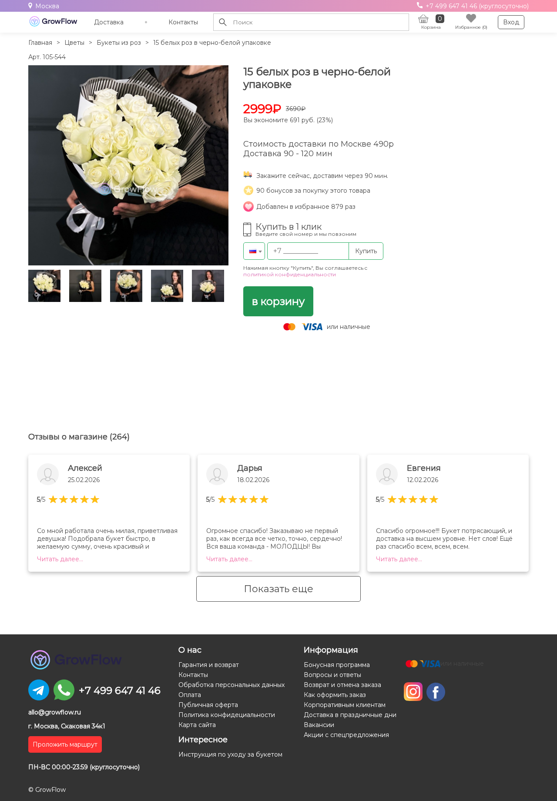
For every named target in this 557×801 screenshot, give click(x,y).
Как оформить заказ (335, 695)
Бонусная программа (337, 665)
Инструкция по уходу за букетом (230, 754)
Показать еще (278, 589)
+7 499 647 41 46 (120, 690)
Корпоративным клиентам (345, 705)
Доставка (109, 22)
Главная (40, 43)
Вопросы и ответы (332, 675)
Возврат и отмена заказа (342, 685)
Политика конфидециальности (226, 715)
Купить (366, 251)
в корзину (278, 301)
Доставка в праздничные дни (350, 715)
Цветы (74, 43)
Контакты (183, 22)
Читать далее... (60, 559)
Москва (47, 6)
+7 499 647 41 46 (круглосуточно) (476, 6)
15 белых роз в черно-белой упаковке (212, 43)
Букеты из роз (119, 43)
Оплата (189, 695)
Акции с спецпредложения (346, 735)
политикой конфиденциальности (289, 274)
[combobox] (254, 251)
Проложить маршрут (65, 744)
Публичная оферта (208, 705)
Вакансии (319, 725)
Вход (511, 22)
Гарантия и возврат (208, 665)
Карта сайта (197, 725)
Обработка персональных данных (231, 685)
